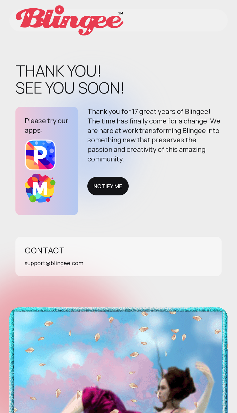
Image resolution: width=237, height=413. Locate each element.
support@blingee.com (54, 263)
